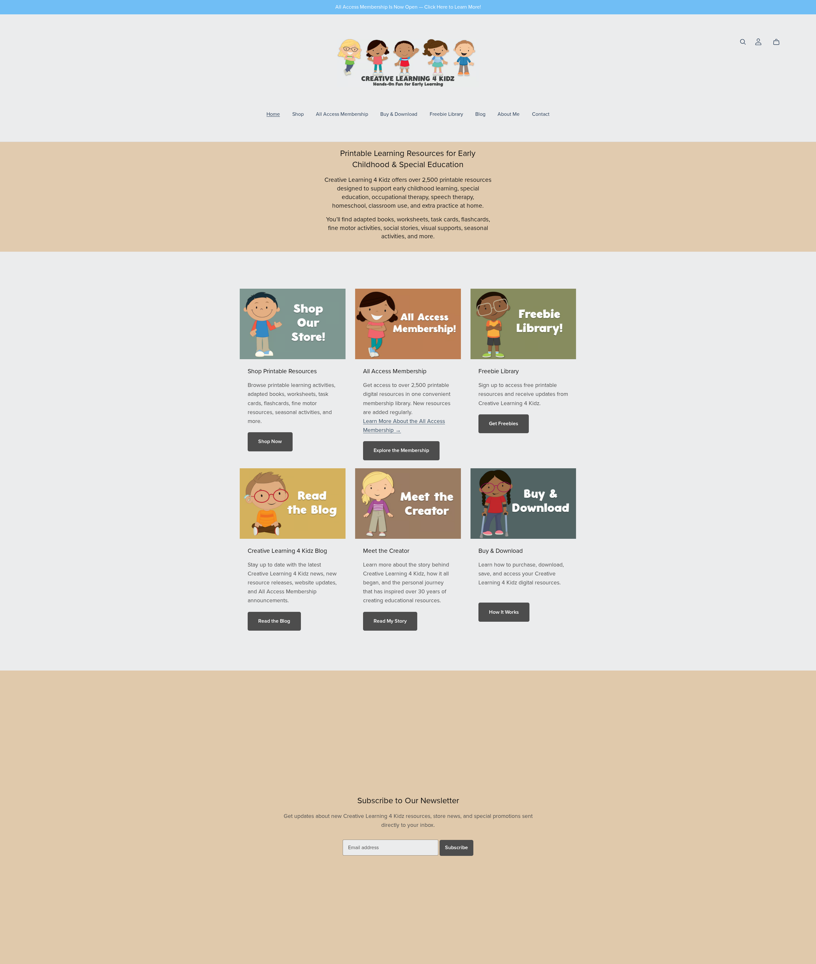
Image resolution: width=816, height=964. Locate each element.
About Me (509, 114)
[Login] (758, 41)
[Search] (743, 42)
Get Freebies (503, 423)
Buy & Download (398, 114)
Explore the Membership (401, 450)
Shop (298, 114)
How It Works (504, 612)
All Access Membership (342, 114)
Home (273, 114)
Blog (480, 114)
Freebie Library (446, 114)
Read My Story (390, 621)
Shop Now (270, 441)
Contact (541, 114)
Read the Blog (274, 621)
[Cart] (779, 42)
